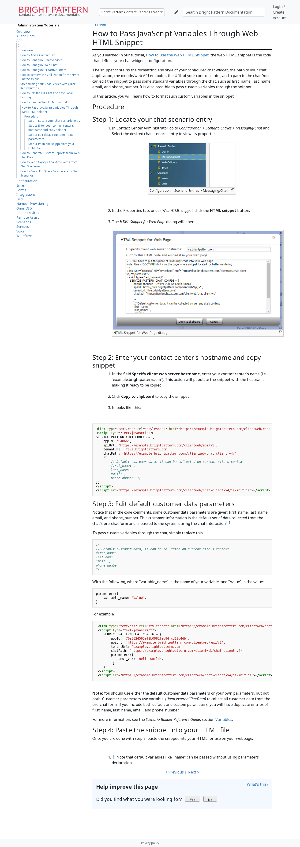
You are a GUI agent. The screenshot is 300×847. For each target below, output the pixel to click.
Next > (193, 772)
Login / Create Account (280, 12)
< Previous (174, 772)
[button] (192, 798)
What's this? (257, 784)
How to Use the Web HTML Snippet (177, 55)
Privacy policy (150, 843)
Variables (223, 719)
